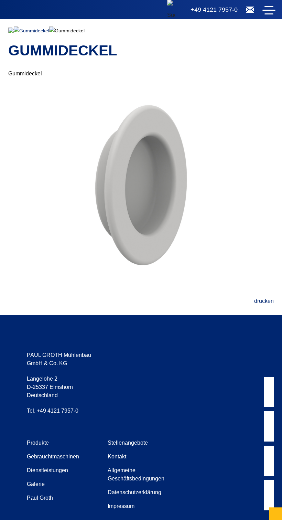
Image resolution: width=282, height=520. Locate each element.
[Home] (48, 11)
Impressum (121, 506)
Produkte (38, 443)
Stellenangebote (128, 443)
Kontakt (117, 456)
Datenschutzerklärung (134, 492)
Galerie (36, 484)
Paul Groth (40, 498)
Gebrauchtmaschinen (53, 456)
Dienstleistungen (47, 470)
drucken (264, 301)
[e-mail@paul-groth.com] (250, 9)
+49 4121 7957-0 (214, 9)
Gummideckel (34, 30)
